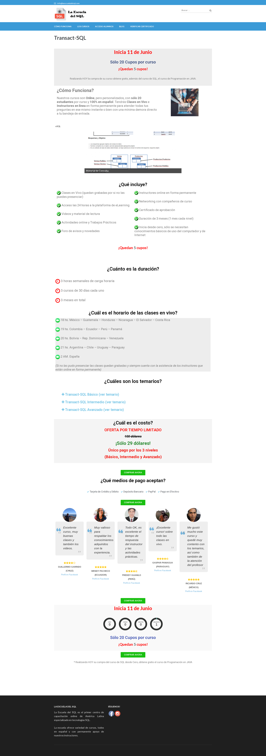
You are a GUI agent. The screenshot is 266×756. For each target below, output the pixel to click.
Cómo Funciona (62, 26)
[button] (133, 472)
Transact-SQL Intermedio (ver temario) (95, 402)
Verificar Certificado (142, 26)
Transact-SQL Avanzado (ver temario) (94, 410)
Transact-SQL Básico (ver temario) (92, 394)
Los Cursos (83, 26)
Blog (121, 26)
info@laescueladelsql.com (68, 3)
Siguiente (186, 152)
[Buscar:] (194, 9)
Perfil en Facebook (69, 574)
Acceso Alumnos (104, 26)
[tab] (133, 394)
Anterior (80, 152)
